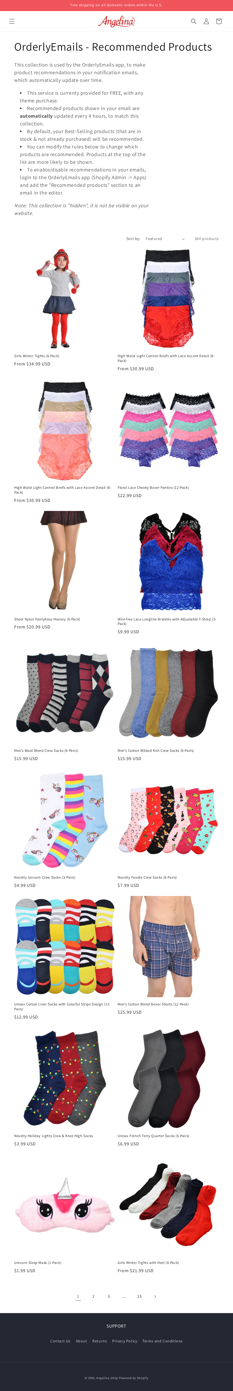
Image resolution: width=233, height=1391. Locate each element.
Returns (99, 1341)
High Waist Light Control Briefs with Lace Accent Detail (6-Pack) (166, 358)
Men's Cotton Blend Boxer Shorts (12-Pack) (153, 1004)
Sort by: (133, 238)
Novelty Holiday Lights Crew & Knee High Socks (53, 1136)
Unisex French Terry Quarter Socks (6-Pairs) (154, 1136)
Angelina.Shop (107, 1378)
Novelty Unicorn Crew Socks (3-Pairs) (45, 877)
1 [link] (78, 1296)
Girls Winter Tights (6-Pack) (36, 356)
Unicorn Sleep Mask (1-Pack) (37, 1262)
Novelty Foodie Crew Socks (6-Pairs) (147, 877)
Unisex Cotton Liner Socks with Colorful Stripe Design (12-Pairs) (62, 1006)
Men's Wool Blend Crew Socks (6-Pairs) (46, 750)
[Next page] (155, 1296)
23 (139, 1296)
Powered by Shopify (133, 1378)
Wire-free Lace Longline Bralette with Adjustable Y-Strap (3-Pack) (167, 621)
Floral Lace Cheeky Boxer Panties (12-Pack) (153, 487)
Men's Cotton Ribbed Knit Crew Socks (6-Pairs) (156, 750)
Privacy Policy (124, 1341)
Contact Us (60, 1341)
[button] (12, 21)
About (81, 1341)
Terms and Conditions (162, 1341)
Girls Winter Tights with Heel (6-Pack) (148, 1262)
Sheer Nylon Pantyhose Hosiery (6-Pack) (47, 619)
